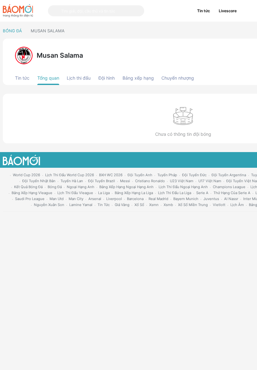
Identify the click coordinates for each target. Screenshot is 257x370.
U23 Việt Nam (181, 181)
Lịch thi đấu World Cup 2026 (69, 175)
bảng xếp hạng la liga (134, 193)
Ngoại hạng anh (80, 187)
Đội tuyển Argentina (229, 175)
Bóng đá (12, 30)
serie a (202, 193)
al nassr (231, 199)
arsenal (94, 199)
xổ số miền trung (193, 205)
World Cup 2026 (26, 175)
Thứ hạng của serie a (231, 193)
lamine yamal (80, 205)
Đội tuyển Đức (194, 175)
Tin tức (203, 10)
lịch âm (237, 205)
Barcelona (135, 199)
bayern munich (185, 199)
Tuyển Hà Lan (71, 181)
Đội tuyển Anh (140, 175)
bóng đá (55, 187)
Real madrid (158, 199)
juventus (211, 199)
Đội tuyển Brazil (101, 181)
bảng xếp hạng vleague (32, 193)
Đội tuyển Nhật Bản (38, 181)
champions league (229, 187)
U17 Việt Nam (209, 181)
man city (76, 199)
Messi (125, 181)
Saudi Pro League (30, 199)
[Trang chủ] (18, 10)
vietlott (219, 205)
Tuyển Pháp (167, 175)
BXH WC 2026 (111, 175)
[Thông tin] (247, 11)
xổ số (139, 205)
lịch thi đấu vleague (75, 193)
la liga (104, 193)
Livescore (228, 10)
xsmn (154, 205)
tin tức (103, 205)
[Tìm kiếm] (54, 10)
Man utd (57, 199)
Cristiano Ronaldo (150, 181)
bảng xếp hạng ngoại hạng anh (126, 187)
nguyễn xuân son (49, 205)
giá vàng (122, 205)
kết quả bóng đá (28, 187)
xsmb (168, 205)
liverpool (114, 199)
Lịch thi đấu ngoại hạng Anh (183, 187)
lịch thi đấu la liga (174, 193)
